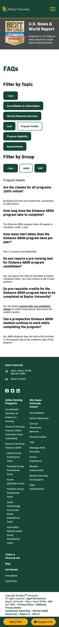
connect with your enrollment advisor (26, 308)
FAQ (32, 442)
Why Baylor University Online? (36, 403)
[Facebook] (7, 391)
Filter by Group (18, 156)
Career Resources (39, 418)
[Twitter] (13, 391)
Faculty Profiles (38, 436)
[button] (15, 621)
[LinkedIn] (18, 391)
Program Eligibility (17, 136)
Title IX (36, 614)
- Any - (10, 95)
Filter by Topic (18, 84)
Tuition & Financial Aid (12, 556)
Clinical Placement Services (22, 116)
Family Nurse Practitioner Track (14, 456)
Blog (7, 563)
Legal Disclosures (36, 598)
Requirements (15, 146)
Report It (25, 614)
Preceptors (11, 575)
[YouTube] (22, 391)
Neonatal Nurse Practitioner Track (15, 470)
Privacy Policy (25, 604)
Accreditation (37, 412)
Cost (9, 126)
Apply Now (11, 581)
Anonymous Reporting (17, 610)
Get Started (11, 569)
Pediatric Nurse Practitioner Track (15, 492)
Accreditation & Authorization (23, 105)
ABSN (26, 168)
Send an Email (18, 378)
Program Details (30, 126)
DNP (40, 168)
